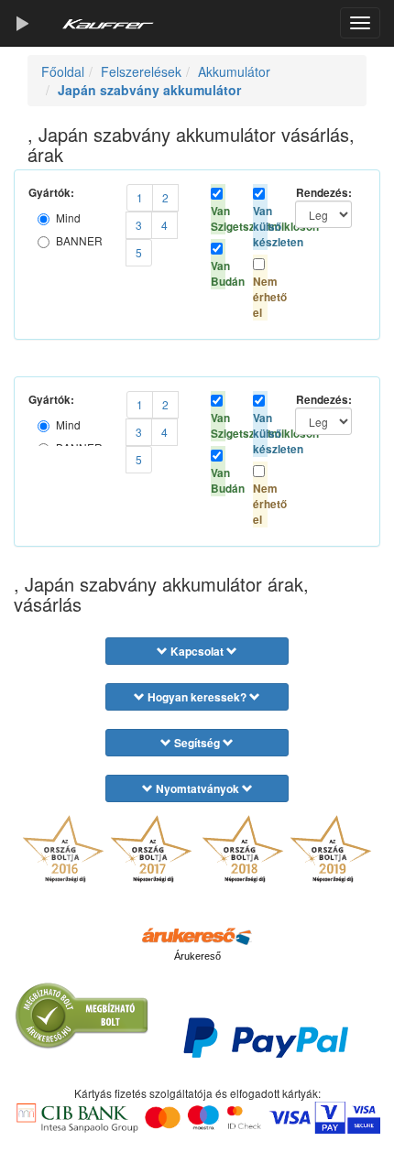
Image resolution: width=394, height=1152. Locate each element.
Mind (68, 217)
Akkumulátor (234, 71)
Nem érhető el (260, 297)
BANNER (79, 240)
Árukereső (197, 956)
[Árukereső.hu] (197, 935)
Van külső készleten (260, 226)
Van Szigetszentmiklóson (218, 218)
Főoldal (62, 71)
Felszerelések (141, 71)
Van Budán (218, 273)
